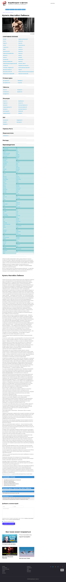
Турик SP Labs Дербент (24, 536)
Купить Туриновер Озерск (7, 372)
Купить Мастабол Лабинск (9, 12)
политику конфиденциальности (14, 519)
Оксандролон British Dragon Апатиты (11, 483)
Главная (4, 12)
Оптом (3, 571)
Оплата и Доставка (5, 569)
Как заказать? (4, 567)
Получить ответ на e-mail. (9, 521)
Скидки (3, 570)
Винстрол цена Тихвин (24, 558)
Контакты (53, 3)
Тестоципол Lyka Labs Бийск (9, 544)
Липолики (23, 9)
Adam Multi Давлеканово (9, 481)
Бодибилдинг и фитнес (18, 3)
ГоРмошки (19, 9)
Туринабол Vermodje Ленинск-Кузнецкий (12, 479)
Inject (16, 9)
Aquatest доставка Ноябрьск (9, 482)
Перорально (12, 9)
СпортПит (7, 9)
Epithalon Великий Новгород (10, 485)
